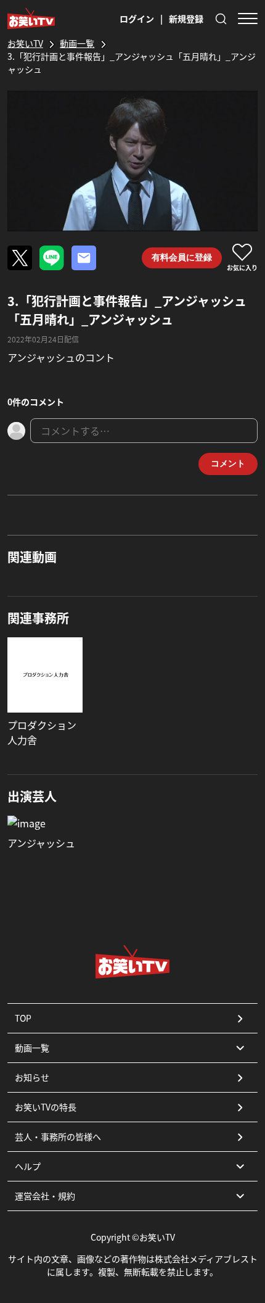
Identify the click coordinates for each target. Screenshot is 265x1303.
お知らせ (32, 1077)
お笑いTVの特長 (45, 1107)
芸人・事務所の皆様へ (58, 1136)
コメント (228, 463)
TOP (23, 1018)
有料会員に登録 (182, 257)
